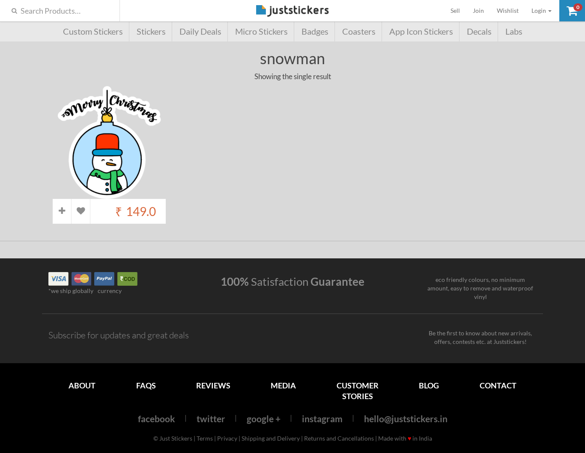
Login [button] (539, 10)
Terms (205, 438)
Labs (513, 31)
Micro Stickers (261, 31)
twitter (211, 418)
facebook (156, 418)
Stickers (151, 31)
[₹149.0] (109, 194)
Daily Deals (200, 31)
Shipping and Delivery (271, 438)
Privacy (227, 438)
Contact (498, 385)
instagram (322, 418)
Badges (314, 31)
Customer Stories (358, 391)
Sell (458, 10)
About (82, 385)
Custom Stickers (93, 31)
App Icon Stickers (421, 31)
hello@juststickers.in (406, 418)
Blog (429, 385)
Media (283, 385)
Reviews (213, 385)
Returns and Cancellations (339, 438)
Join (478, 10)
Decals (479, 31)
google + (264, 418)
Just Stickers (292, 11)
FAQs (146, 385)
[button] (572, 10)
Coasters (359, 31)
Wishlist (508, 10)
